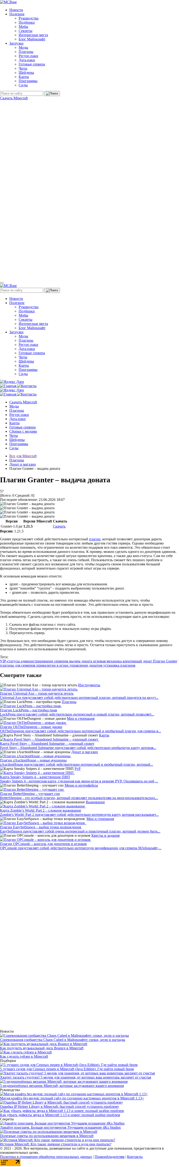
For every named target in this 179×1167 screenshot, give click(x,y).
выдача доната (81, 661)
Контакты (135, 1157)
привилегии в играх (52, 665)
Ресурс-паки (28, 56)
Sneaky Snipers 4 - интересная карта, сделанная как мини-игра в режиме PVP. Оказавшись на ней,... (79, 781)
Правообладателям (109, 1157)
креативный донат (138, 661)
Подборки (27, 22)
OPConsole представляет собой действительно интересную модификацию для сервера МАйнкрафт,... (80, 848)
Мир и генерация (80, 718)
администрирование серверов (45, 661)
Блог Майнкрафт (32, 39)
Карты (24, 77)
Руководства (28, 18)
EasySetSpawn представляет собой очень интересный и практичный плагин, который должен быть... (80, 831)
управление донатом (86, 665)
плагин (94, 539)
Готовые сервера (32, 64)
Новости (16, 10)
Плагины (26, 52)
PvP (78, 769)
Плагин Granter (165, 661)
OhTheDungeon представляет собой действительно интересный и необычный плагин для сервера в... (80, 731)
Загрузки (16, 43)
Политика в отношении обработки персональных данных (46, 1157)
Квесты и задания (105, 835)
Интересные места (33, 35)
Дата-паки (27, 60)
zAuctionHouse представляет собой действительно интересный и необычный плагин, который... (76, 764)
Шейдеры (26, 73)
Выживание (95, 802)
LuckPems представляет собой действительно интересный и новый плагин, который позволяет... (77, 714)
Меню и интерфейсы (81, 785)
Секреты (25, 31)
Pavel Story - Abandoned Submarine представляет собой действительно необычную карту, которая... (78, 748)
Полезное (16, 14)
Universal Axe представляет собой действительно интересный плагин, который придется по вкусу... (79, 698)
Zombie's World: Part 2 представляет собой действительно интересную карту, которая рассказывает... (79, 815)
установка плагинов (119, 665)
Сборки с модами (23, 431)
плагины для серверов (18, 665)
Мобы (23, 27)
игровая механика (108, 661)
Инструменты (89, 685)
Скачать (59, 526)
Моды (23, 47)
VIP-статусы (10, 661)
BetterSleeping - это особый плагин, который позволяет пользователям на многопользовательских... (79, 798)
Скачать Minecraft (14, 98)
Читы (23, 68)
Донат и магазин (84, 752)
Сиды (23, 85)
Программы (28, 81)
